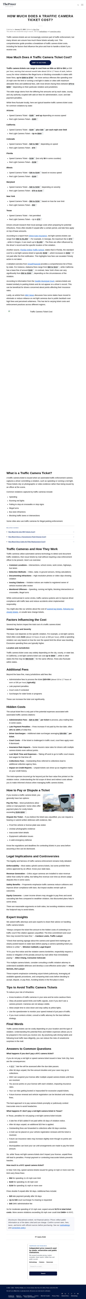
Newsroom (49, 1262)
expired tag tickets (54, 609)
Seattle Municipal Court (44, 281)
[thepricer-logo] (9, 5)
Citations (41, 1262)
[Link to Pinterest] (74, 1293)
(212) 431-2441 (54, 1287)
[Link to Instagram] (71, 1293)
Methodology (33, 1262)
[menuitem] (78, 5)
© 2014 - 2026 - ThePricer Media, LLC (16, 1287)
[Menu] (82, 4)
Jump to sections (39, 62)
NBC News (29, 295)
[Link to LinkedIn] (65, 1293)
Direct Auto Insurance (38, 236)
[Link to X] (62, 1293)
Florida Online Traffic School (32, 250)
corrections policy (55, 31)
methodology (43, 31)
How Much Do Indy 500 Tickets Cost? (21, 532)
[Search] (78, 5)
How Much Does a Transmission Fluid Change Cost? (27, 537)
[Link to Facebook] (68, 1293)
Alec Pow (36, 29)
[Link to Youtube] (77, 1293)
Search (43, 1273)
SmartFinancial (34, 264)
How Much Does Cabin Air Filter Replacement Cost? (27, 542)
